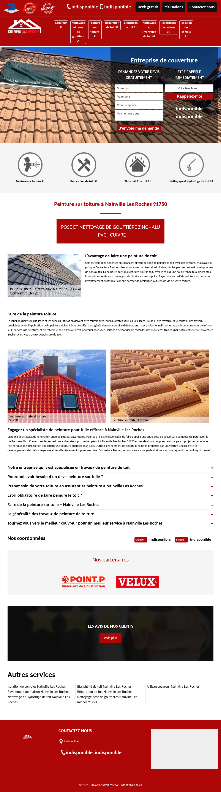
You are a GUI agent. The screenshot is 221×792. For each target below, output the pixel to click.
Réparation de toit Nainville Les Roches (104, 692)
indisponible (84, 7)
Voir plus (110, 638)
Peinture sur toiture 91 (95, 29)
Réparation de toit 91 (112, 25)
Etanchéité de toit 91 (131, 25)
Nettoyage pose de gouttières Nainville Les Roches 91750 (107, 699)
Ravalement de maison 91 (168, 27)
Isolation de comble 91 (186, 29)
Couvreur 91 (61, 25)
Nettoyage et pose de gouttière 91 (78, 32)
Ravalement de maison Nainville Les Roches (38, 692)
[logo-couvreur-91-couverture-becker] (24, 27)
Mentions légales (131, 785)
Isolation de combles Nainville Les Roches (37, 687)
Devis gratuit (148, 7)
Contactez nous (202, 7)
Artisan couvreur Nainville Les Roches (173, 687)
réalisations (173, 7)
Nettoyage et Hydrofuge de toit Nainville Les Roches (39, 699)
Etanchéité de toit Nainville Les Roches (104, 687)
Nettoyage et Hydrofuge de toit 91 (149, 29)
